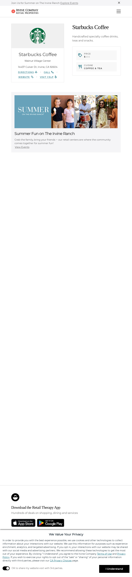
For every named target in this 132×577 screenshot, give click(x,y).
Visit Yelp (47, 77)
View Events (22, 147)
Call (47, 72)
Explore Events (69, 3)
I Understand (114, 568)
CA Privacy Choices (61, 560)
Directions (26, 72)
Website (24, 77)
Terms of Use (104, 553)
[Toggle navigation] (119, 11)
